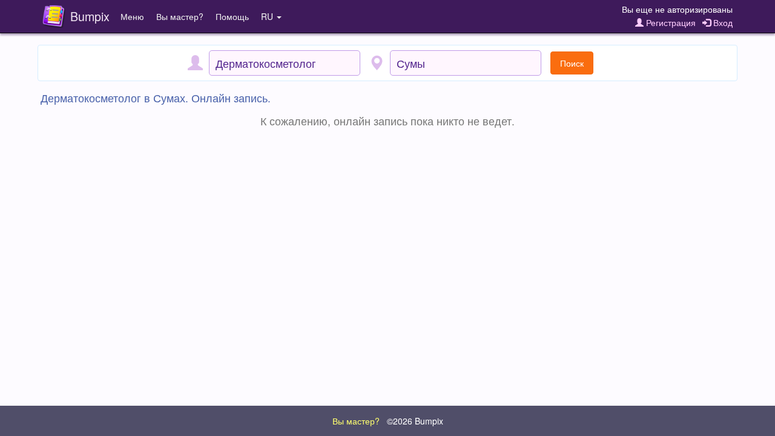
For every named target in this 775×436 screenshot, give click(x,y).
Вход (722, 22)
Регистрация (670, 22)
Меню (132, 16)
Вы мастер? (179, 16)
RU (268, 16)
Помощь (232, 16)
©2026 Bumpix (415, 421)
